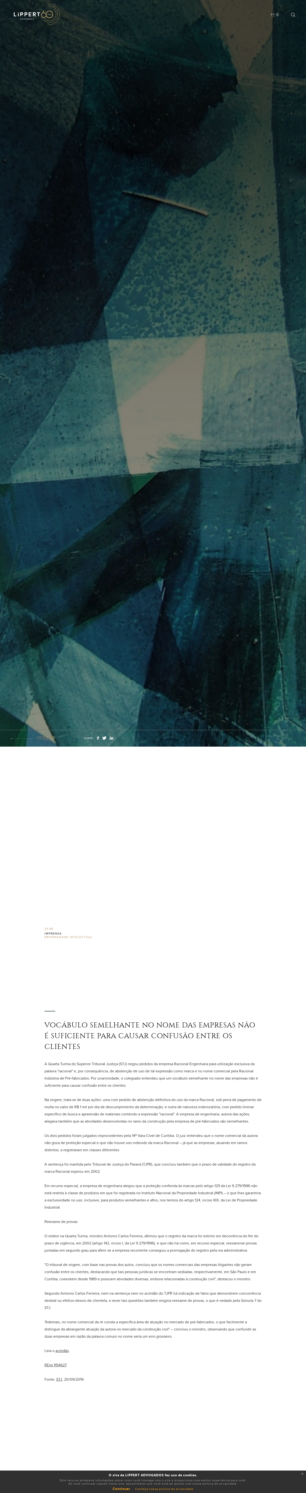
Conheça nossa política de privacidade (164, 1489)
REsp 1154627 (55, 1365)
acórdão (62, 1350)
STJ (59, 1379)
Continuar (121, 1489)
